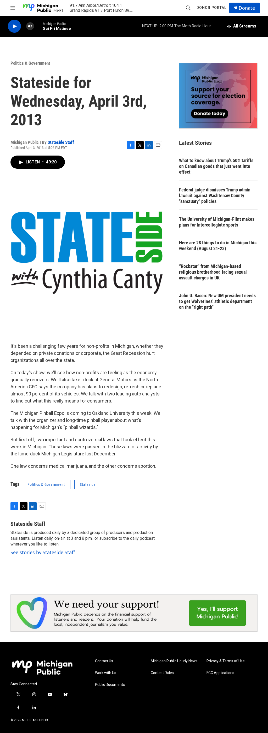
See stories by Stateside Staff (42, 552)
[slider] (38, 26)
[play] (14, 26)
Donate (247, 8)
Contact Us (104, 661)
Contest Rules (162, 673)
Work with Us (105, 673)
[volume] (30, 26)
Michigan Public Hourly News (174, 661)
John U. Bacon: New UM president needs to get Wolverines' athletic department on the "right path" (217, 301)
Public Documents (110, 685)
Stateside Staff (61, 142)
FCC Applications (220, 673)
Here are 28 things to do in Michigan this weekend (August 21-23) (217, 245)
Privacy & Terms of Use (225, 661)
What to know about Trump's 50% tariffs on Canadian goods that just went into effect (216, 166)
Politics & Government (30, 63)
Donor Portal (211, 7)
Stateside (88, 484)
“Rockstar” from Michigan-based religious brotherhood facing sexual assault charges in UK (213, 271)
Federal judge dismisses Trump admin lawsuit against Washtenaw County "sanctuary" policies (214, 195)
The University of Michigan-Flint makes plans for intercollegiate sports (216, 222)
